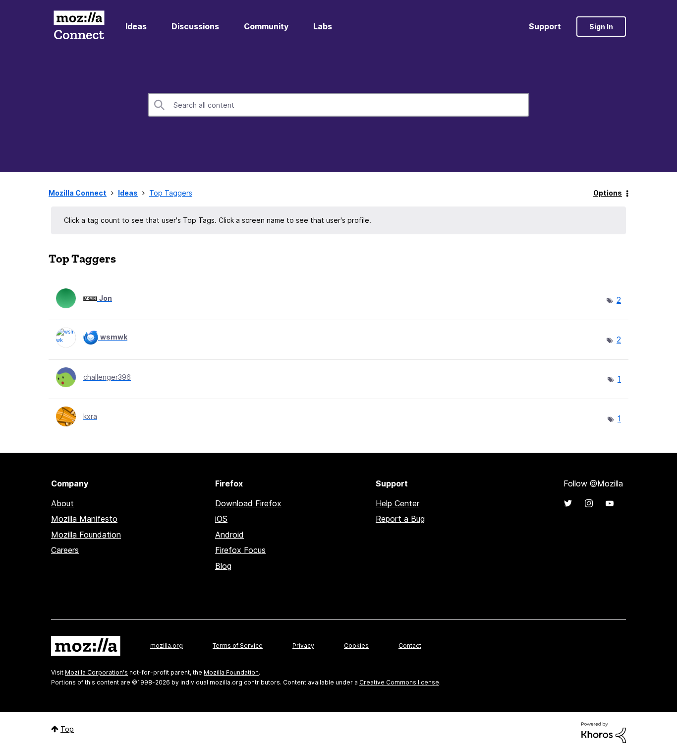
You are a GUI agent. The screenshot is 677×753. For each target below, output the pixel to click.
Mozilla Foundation (86, 535)
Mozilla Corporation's (96, 672)
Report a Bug (400, 519)
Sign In (601, 26)
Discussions (195, 26)
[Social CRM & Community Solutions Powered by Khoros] (603, 732)
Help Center (397, 503)
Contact (409, 645)
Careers (65, 550)
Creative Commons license (399, 682)
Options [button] (607, 193)
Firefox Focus (240, 550)
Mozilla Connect (79, 26)
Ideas (136, 26)
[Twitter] (568, 503)
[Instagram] (588, 503)
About (62, 503)
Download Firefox (248, 503)
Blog (223, 566)
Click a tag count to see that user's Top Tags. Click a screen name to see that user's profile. (217, 220)
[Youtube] (609, 503)
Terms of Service (238, 645)
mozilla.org (166, 645)
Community (266, 26)
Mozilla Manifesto (84, 519)
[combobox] (338, 105)
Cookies (356, 645)
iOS (221, 519)
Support (545, 26)
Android (229, 535)
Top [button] (67, 729)
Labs (322, 26)
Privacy (303, 645)
